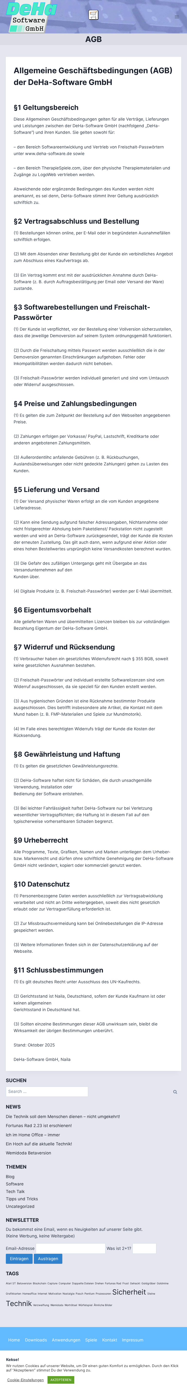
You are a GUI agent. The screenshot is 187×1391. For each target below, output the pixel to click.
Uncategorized (20, 1206)
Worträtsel (71, 1305)
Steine (151, 1293)
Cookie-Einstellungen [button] (25, 1380)
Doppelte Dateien (83, 1283)
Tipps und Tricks (22, 1198)
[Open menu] (176, 17)
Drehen (99, 1283)
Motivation (54, 1293)
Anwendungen (66, 1340)
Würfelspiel (85, 1305)
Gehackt (135, 1283)
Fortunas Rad (113, 1283)
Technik (19, 1303)
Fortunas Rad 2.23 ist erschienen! (39, 1125)
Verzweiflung (41, 1305)
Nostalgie (69, 1293)
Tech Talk (15, 1191)
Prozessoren (103, 1293)
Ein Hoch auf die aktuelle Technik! (39, 1143)
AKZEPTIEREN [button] (60, 1380)
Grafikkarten (13, 1293)
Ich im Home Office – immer (33, 1134)
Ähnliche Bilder (103, 1305)
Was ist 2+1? (119, 1248)
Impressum (132, 1340)
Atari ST (11, 1283)
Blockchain (39, 1283)
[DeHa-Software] (33, 16)
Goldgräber (148, 1283)
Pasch (79, 1293)
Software (15, 1184)
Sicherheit (129, 1292)
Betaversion (24, 1283)
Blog (10, 1176)
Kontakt (109, 1340)
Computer (65, 1283)
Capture (52, 1283)
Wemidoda (56, 1305)
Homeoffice (29, 1293)
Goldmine (162, 1283)
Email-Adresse (20, 1248)
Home (14, 1340)
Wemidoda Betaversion (28, 1152)
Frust (125, 1283)
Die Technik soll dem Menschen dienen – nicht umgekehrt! (63, 1116)
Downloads (36, 1340)
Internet (42, 1293)
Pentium (89, 1293)
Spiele (91, 1340)
